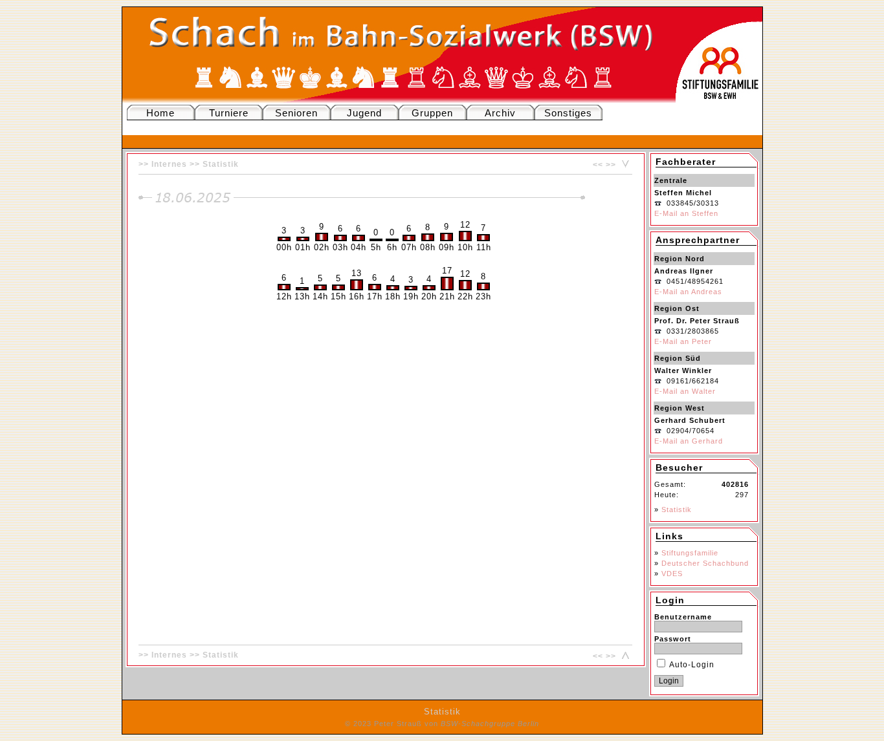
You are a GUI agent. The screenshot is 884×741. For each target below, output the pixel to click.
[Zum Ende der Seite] (624, 164)
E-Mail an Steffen (686, 213)
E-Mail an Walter (685, 391)
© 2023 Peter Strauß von (442, 723)
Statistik (221, 164)
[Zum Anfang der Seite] (624, 656)
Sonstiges (568, 112)
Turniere (229, 112)
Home (160, 112)
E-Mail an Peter (683, 341)
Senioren (296, 112)
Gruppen (432, 112)
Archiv (500, 112)
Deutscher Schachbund (705, 563)
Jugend (364, 112)
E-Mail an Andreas (688, 291)
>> (611, 164)
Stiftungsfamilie (689, 553)
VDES (672, 573)
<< (598, 164)
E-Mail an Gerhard (688, 441)
